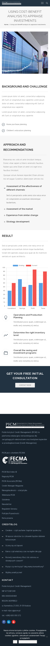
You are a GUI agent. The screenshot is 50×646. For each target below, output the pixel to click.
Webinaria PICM (8, 495)
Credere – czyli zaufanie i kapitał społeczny (23, 530)
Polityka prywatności (28, 642)
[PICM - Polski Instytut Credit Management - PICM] (11, 3)
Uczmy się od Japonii (14, 545)
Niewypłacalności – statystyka (14, 490)
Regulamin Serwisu (9, 509)
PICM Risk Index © (9, 472)
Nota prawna (7, 518)
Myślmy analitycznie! (14, 572)
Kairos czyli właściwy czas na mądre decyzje (23, 551)
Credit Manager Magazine (12, 485)
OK (15, 642)
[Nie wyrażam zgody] (47, 636)
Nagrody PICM (8, 476)
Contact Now (25, 385)
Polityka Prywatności (10, 513)
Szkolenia (6, 499)
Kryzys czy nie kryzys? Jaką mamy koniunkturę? (25, 566)
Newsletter (7, 504)
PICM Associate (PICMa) (12, 481)
